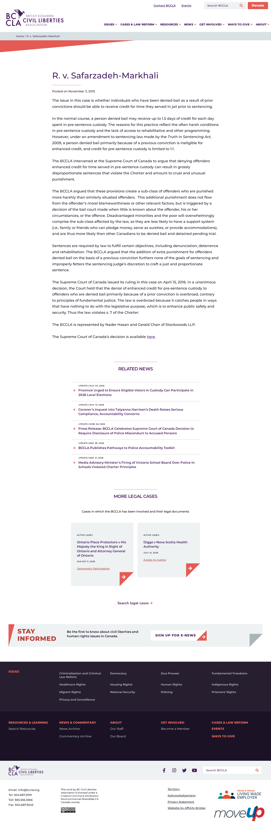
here (151, 337)
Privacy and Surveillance (77, 699)
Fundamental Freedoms (229, 673)
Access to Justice (154, 559)
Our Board (118, 736)
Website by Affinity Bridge (187, 808)
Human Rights (171, 684)
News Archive (69, 729)
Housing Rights (121, 684)
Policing (167, 692)
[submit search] (242, 5)
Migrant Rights (70, 692)
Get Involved (172, 722)
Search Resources (22, 729)
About (116, 722)
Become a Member (175, 729)
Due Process (170, 673)
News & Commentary (77, 722)
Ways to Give (223, 736)
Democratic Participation (93, 568)
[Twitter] (184, 770)
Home (20, 36)
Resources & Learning (28, 722)
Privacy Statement (181, 802)
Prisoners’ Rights (224, 692)
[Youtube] (194, 770)
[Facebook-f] (164, 770)
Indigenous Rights (225, 684)
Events (218, 729)
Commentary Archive (75, 736)
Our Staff (116, 729)
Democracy (118, 673)
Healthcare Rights (72, 684)
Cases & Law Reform (230, 722)
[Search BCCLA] (220, 5)
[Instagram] (174, 770)
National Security (122, 692)
